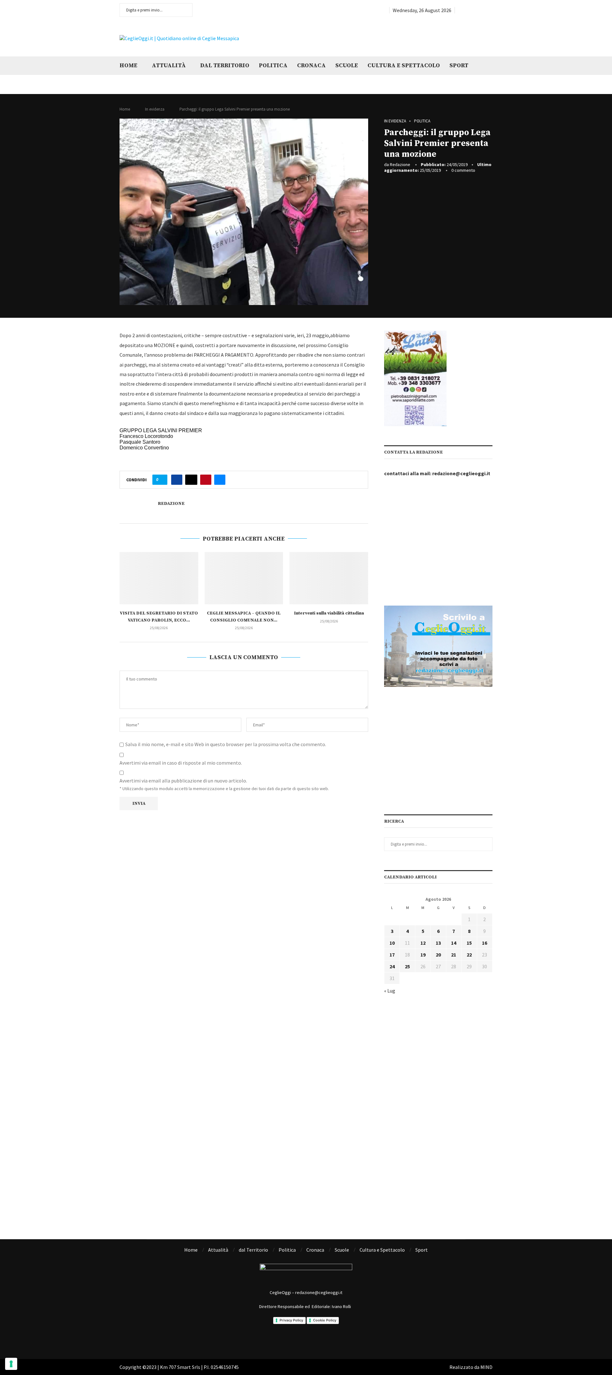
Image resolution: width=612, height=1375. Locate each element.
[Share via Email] (219, 480)
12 (423, 943)
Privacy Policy (291, 1320)
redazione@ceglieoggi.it (461, 473)
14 (453, 943)
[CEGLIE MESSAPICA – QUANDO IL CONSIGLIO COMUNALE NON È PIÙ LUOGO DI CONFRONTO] (244, 578)
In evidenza (154, 109)
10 (392, 943)
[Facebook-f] (279, 1340)
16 (484, 943)
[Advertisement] (412, 37)
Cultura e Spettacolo (404, 65)
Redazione (400, 164)
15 (469, 943)
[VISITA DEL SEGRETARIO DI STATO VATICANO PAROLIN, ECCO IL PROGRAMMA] (159, 578)
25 (407, 966)
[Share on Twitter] (191, 480)
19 (423, 954)
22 (469, 954)
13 (438, 943)
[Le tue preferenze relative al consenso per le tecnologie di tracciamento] (11, 1364)
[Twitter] (467, 10)
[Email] (490, 10)
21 (453, 954)
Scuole (346, 65)
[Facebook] (460, 10)
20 (438, 954)
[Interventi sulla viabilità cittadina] (328, 578)
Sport (458, 65)
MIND (486, 1367)
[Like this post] (162, 480)
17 (392, 954)
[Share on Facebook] (176, 480)
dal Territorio (224, 65)
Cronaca (311, 65)
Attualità (169, 65)
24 (392, 966)
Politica (273, 65)
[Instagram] (476, 10)
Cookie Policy (324, 1320)
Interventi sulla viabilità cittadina (329, 613)
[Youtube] (483, 10)
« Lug (389, 990)
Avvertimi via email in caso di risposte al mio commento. (181, 763)
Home (128, 65)
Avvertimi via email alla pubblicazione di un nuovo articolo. (183, 780)
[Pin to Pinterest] (205, 480)
